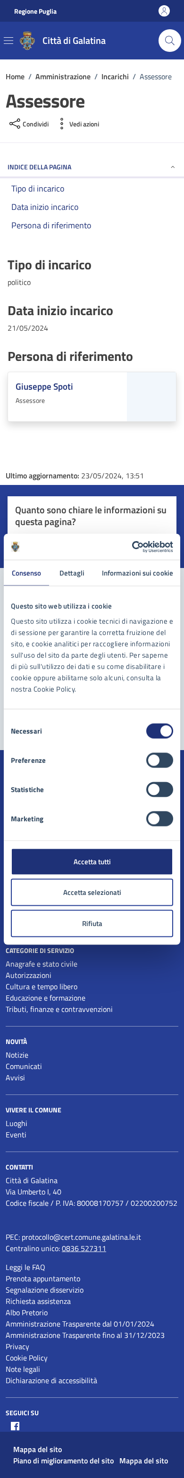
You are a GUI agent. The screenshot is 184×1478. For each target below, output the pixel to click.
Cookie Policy (27, 1357)
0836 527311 (84, 1248)
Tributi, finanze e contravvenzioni (59, 1009)
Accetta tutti (92, 861)
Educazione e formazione (45, 997)
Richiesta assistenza (38, 1301)
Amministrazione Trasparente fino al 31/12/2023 (85, 1335)
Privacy (17, 1346)
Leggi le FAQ (25, 1267)
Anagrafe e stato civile (41, 963)
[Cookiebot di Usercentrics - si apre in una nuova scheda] (132, 547)
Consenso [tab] (27, 573)
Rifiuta (92, 923)
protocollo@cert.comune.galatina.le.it (81, 1237)
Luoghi (16, 1123)
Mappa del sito (37, 1449)
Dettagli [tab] (71, 573)
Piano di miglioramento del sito (63, 1460)
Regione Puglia (35, 11)
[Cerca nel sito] (170, 40)
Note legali (23, 1369)
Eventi (16, 1134)
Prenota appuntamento (43, 1278)
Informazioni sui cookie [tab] (137, 573)
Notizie (17, 1054)
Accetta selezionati (92, 892)
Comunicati (24, 1066)
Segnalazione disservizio (45, 1289)
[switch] (159, 760)
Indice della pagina (39, 167)
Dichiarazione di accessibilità (51, 1380)
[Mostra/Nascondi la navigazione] (8, 40)
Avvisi (15, 1077)
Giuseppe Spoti (44, 386)
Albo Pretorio (27, 1312)
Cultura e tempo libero (41, 986)
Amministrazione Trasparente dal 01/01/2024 (80, 1323)
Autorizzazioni (28, 975)
